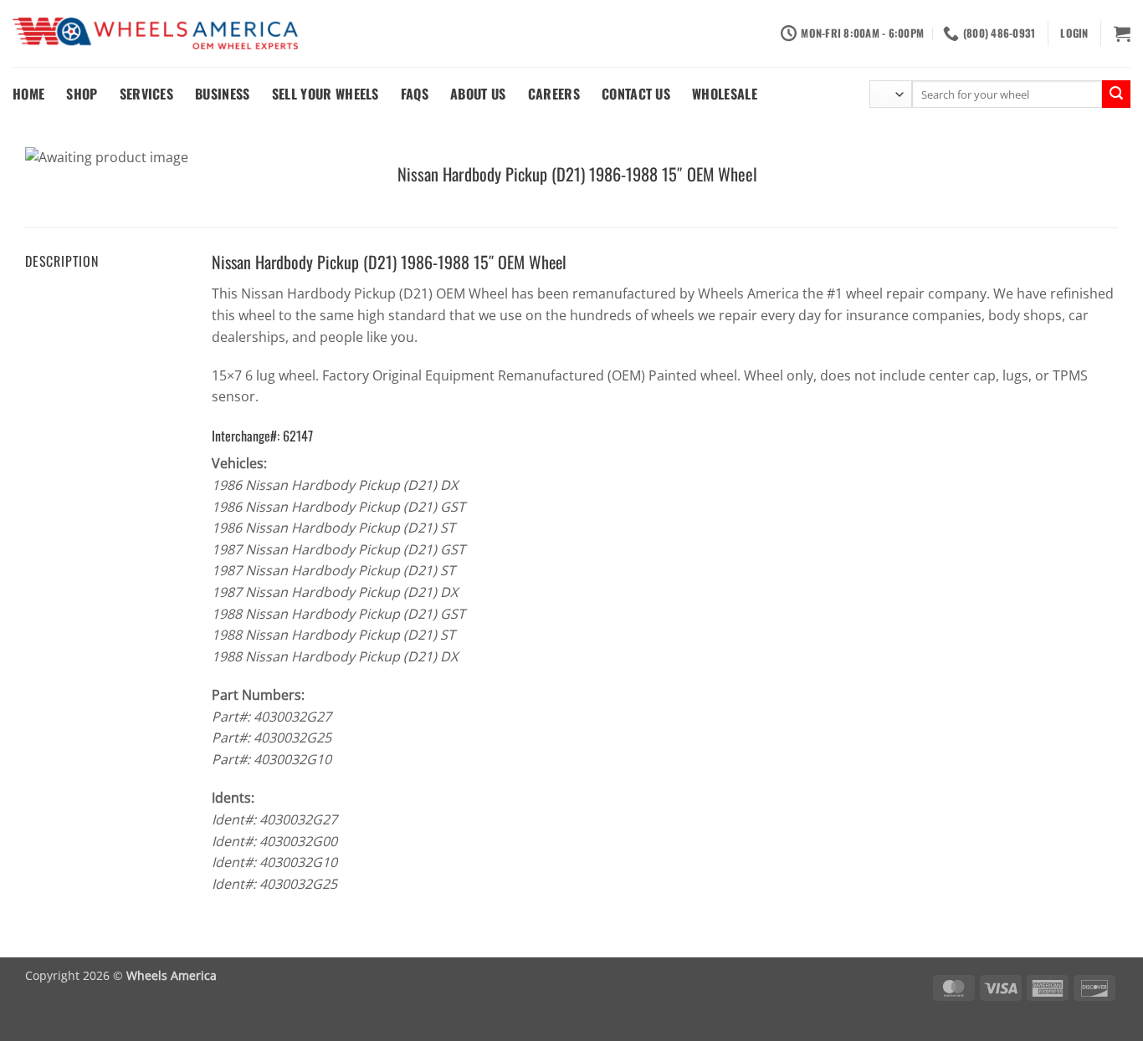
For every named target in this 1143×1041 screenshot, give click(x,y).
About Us (478, 94)
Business (222, 94)
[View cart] (1122, 33)
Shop (81, 94)
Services (147, 94)
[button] (1074, 33)
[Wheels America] (155, 34)
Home (28, 94)
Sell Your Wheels (325, 94)
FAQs (414, 94)
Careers (554, 94)
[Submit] (1116, 94)
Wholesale (724, 94)
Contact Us (636, 94)
